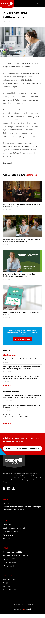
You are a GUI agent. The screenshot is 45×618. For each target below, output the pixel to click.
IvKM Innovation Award (11, 531)
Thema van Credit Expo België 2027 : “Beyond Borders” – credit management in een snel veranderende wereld (22, 396)
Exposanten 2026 (9, 559)
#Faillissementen (10, 355)
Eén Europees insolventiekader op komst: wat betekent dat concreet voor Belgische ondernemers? (21, 368)
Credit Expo (7, 524)
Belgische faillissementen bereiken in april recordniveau (21, 359)
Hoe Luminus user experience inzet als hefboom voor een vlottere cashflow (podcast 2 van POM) (22, 240)
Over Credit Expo (9, 579)
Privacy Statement (9, 590)
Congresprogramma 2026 (12, 552)
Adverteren (7, 586)
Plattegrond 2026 (9, 562)
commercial (31, 174)
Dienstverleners (8, 535)
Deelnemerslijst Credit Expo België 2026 (17, 555)
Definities (6, 538)
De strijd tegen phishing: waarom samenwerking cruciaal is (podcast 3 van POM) (22, 205)
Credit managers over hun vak (14, 528)
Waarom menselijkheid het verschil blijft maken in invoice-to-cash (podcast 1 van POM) (19, 275)
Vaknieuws (7, 503)
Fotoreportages (8, 566)
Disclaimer (29, 604)
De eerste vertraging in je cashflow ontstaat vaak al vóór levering (21, 313)
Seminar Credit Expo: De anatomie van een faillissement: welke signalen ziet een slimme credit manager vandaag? (22, 377)
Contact (6, 583)
